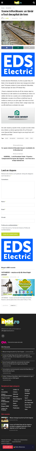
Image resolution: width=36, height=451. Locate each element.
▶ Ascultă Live (8, 447)
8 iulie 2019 (15, 18)
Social (26, 395)
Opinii (14, 403)
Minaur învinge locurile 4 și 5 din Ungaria (13, 351)
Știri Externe (28, 400)
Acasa (2, 8)
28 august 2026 (29, 351)
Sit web (3, 217)
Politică (15, 405)
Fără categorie (17, 399)
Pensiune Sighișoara (6, 443)
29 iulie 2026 (13, 277)
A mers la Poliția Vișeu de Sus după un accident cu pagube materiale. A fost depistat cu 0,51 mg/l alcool (21, 426)
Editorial (15, 394)
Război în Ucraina (27, 390)
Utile (26, 409)
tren (31, 138)
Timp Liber (28, 407)
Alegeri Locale (5, 398)
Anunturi (3, 404)
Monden (15, 401)
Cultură (15, 392)
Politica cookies (5, 441)
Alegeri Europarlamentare (6, 395)
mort (27, 138)
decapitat (12, 138)
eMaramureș (6, 277)
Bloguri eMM (5, 406)
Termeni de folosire (6, 440)
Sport (26, 398)
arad (6, 138)
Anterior (5, 305)
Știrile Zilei (28, 405)
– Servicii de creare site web (14, 342)
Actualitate (8, 8)
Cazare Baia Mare (16, 441)
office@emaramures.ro (7, 330)
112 (13, 8)
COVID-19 (16, 389)
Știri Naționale (29, 402)
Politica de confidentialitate (10, 225)
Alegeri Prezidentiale (5, 401)
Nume (3, 201)
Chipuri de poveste (4, 409)
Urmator (13, 305)
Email (3, 209)
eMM (7, 18)
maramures (20, 138)
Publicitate (16, 408)
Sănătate (27, 393)
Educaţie (15, 396)
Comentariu (4, 179)
